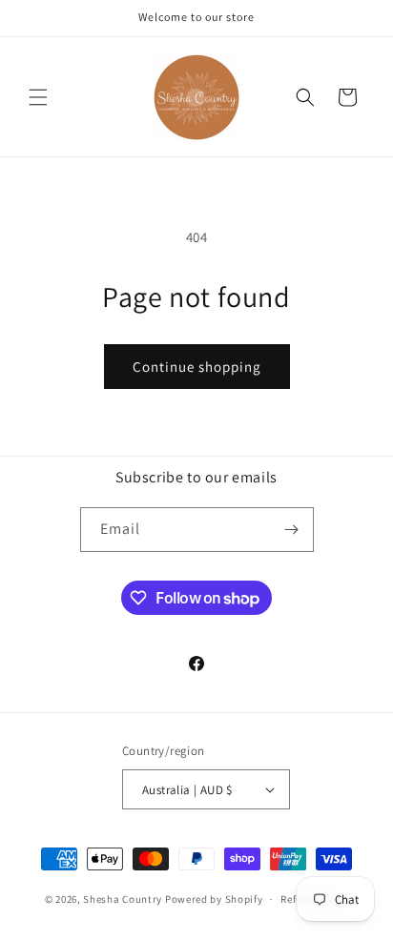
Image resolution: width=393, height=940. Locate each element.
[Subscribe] (292, 529)
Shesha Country (122, 899)
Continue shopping (197, 367)
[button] (38, 97)
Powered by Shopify (214, 899)
